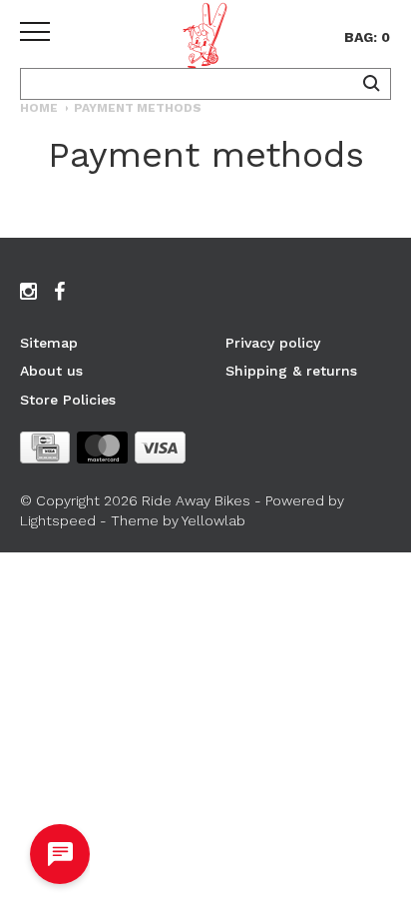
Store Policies (68, 400)
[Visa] (160, 451)
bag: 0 (367, 37)
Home (39, 108)
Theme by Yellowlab (178, 520)
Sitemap (49, 343)
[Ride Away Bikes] (205, 39)
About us (51, 371)
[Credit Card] (45, 451)
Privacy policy (272, 343)
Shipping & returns (291, 371)
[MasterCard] (102, 451)
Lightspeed (58, 520)
